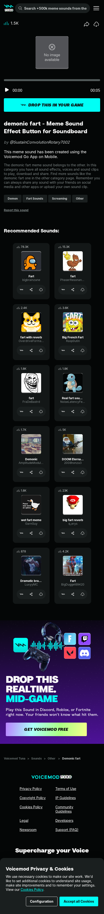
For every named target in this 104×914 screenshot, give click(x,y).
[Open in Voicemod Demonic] (21, 472)
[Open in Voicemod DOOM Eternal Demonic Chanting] (63, 472)
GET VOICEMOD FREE (46, 729)
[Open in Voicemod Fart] (21, 289)
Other (51, 758)
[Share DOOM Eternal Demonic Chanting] (73, 472)
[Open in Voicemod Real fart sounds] (63, 411)
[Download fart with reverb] (41, 350)
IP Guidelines (65, 798)
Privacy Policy (31, 789)
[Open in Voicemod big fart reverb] (63, 533)
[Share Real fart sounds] (73, 411)
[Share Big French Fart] (73, 350)
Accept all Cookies (79, 901)
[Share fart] (73, 289)
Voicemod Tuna (14, 758)
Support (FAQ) (66, 830)
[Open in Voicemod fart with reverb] (21, 350)
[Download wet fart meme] (41, 533)
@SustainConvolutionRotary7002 (40, 142)
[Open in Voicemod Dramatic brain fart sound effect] (21, 594)
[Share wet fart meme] (31, 533)
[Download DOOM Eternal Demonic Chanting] (82, 472)
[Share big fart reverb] (73, 533)
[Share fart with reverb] (31, 350)
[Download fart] (82, 289)
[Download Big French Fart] (82, 350)
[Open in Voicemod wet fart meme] (21, 533)
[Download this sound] (96, 24)
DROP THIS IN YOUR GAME (55, 105)
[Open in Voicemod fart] (63, 289)
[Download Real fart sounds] (82, 411)
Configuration (41, 901)
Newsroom (28, 830)
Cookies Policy (32, 889)
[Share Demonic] (31, 472)
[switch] (7, 90)
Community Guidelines (64, 809)
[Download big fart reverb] (82, 533)
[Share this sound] (86, 24)
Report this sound (16, 210)
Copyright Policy (33, 798)
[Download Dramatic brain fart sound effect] (41, 594)
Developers (64, 820)
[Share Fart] (31, 289)
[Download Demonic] (41, 472)
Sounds (36, 758)
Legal (24, 820)
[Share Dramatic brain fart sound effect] (31, 594)
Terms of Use (65, 789)
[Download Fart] (41, 289)
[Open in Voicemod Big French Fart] (63, 350)
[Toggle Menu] (96, 8)
